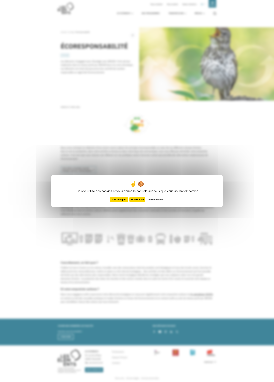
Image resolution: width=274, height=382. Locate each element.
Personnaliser (156, 199)
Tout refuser (137, 199)
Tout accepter (119, 199)
